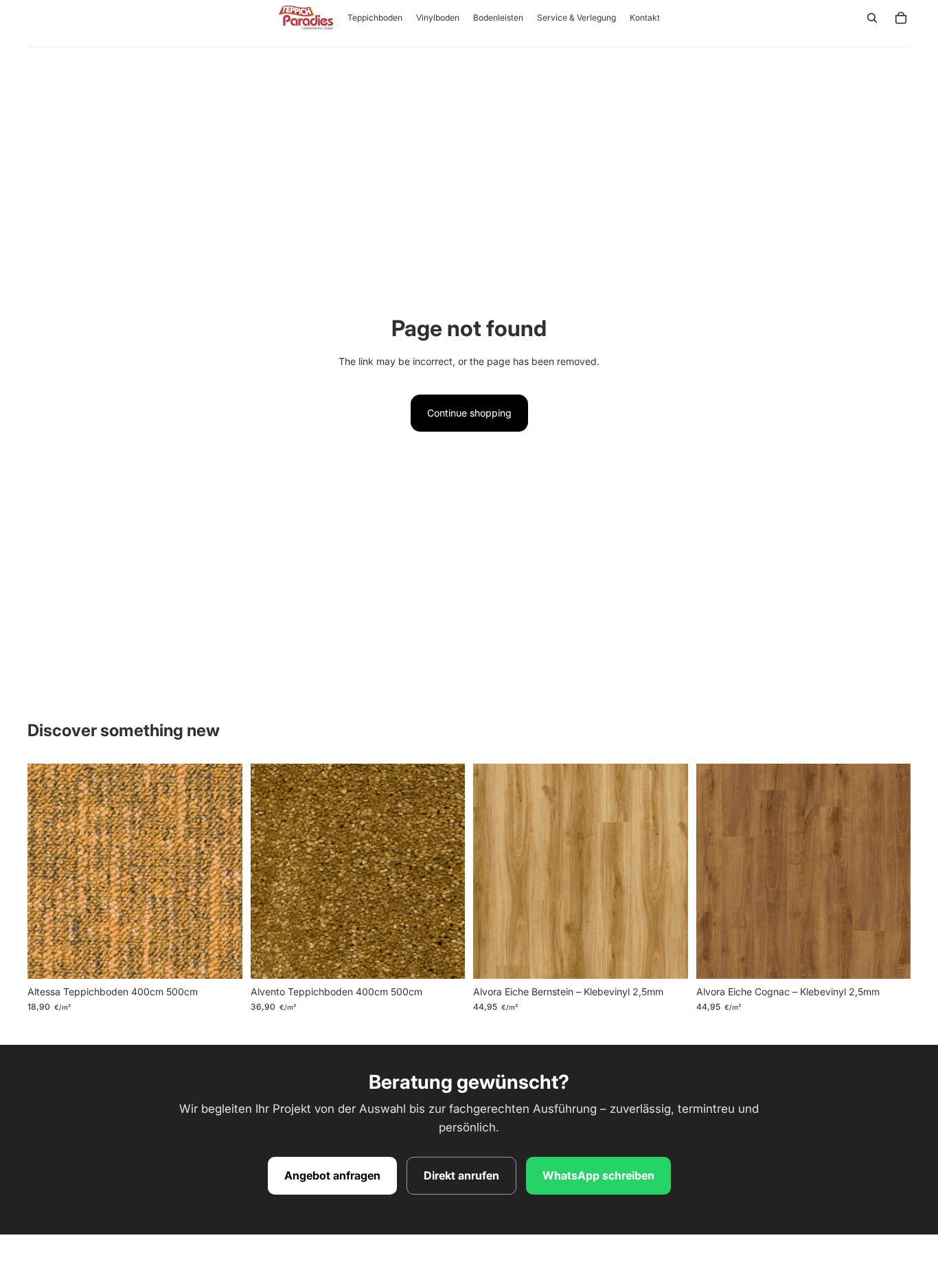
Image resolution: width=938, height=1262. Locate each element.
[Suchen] (872, 18)
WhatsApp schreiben (598, 1175)
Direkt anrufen (461, 1175)
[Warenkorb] (901, 18)
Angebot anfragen (332, 1175)
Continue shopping (469, 413)
